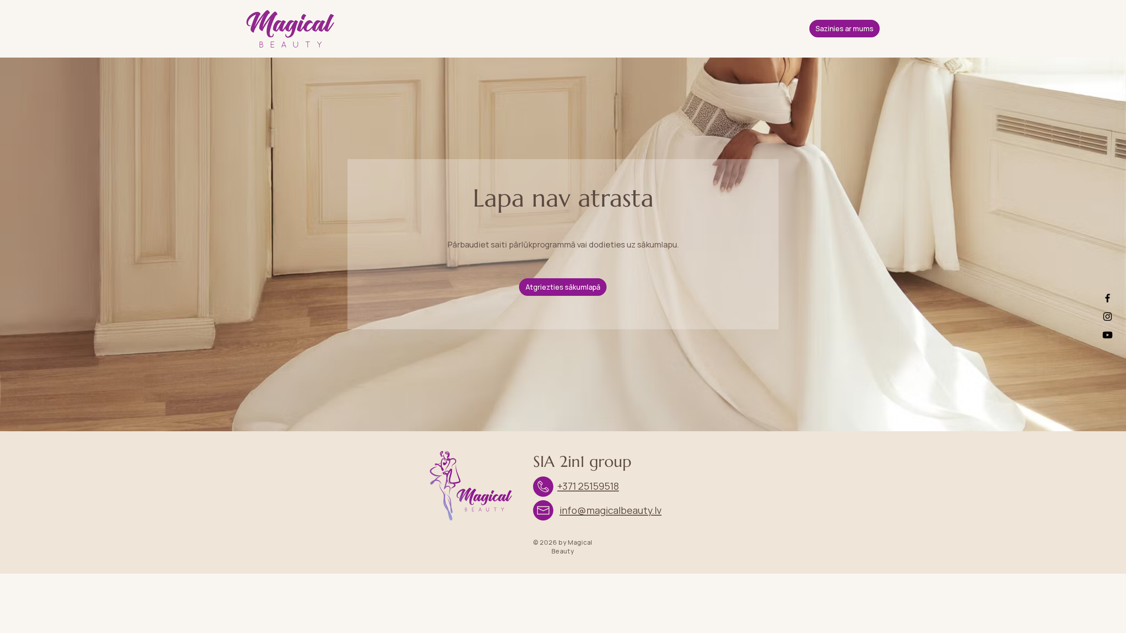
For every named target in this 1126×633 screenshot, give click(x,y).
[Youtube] (1107, 335)
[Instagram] (1107, 316)
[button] (844, 28)
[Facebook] (1107, 298)
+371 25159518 (588, 486)
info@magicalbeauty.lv (610, 510)
